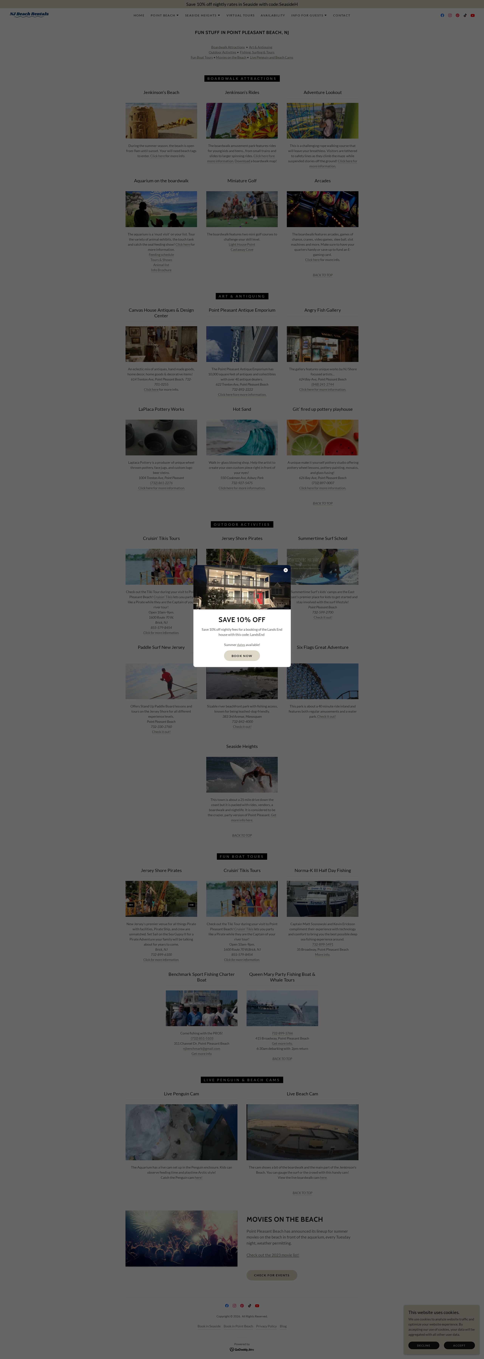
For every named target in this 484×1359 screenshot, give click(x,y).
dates (241, 645)
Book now (242, 656)
